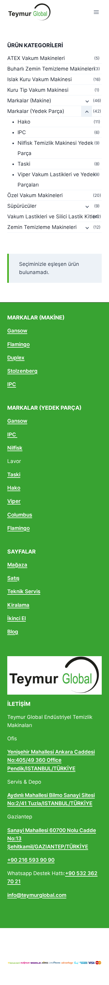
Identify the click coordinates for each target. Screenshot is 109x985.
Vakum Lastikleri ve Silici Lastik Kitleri (52, 216)
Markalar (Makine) (29, 101)
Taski (24, 164)
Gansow (17, 331)
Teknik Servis (23, 591)
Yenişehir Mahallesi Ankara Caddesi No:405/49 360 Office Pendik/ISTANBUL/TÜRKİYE (51, 760)
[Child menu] (86, 100)
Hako (24, 122)
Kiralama (18, 605)
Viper (14, 501)
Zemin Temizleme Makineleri (42, 227)
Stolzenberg (22, 371)
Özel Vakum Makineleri (35, 195)
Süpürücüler (21, 206)
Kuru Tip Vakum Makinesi (37, 90)
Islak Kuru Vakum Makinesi (39, 79)
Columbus (19, 515)
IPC (22, 132)
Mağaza (17, 565)
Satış (13, 578)
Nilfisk (14, 448)
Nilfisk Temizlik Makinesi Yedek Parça (55, 148)
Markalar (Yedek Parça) (35, 111)
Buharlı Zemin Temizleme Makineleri (51, 69)
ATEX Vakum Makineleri (36, 58)
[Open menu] (96, 12)
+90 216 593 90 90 (30, 860)
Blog (12, 632)
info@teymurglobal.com (36, 895)
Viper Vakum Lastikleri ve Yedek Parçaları (57, 179)
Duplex (16, 358)
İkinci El (16, 618)
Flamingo (18, 344)
